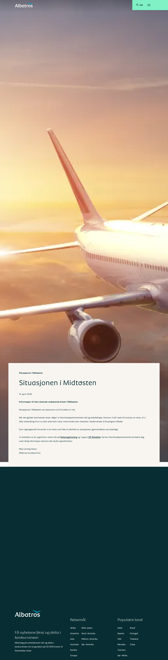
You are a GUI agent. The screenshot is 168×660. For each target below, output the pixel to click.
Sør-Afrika (122, 655)
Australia (74, 644)
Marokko (121, 644)
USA (119, 639)
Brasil (132, 628)
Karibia (73, 650)
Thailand (134, 639)
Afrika (73, 628)
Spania (120, 633)
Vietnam (121, 650)
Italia (119, 628)
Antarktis (74, 633)
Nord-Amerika (88, 633)
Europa (73, 655)
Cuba (132, 644)
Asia (72, 639)
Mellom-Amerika (90, 639)
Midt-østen (87, 628)
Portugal (134, 633)
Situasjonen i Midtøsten (31, 373)
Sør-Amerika (88, 644)
